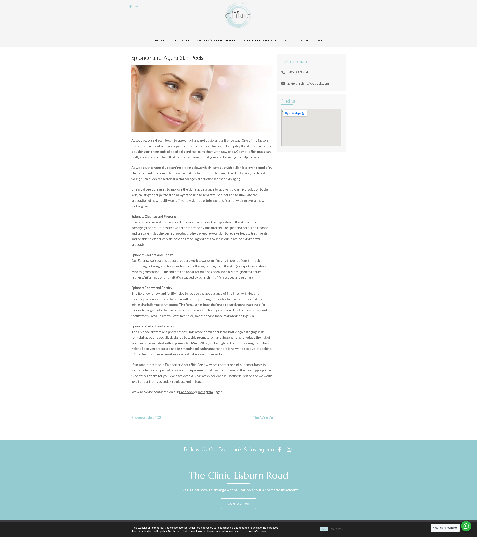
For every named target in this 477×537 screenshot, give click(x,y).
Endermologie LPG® (146, 417)
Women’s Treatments (216, 40)
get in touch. (195, 381)
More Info (337, 528)
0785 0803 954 (296, 72)
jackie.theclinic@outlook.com (307, 83)
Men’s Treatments (260, 40)
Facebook (186, 392)
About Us (181, 40)
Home (159, 40)
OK (324, 528)
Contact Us (311, 40)
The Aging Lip (263, 417)
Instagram (205, 392)
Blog (288, 40)
